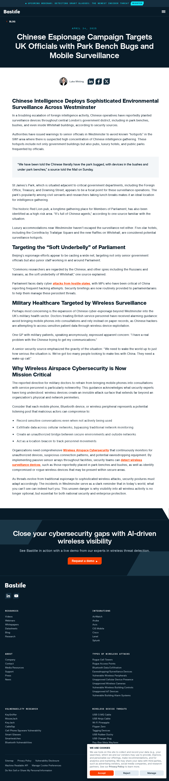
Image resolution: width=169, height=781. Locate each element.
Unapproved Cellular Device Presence (112, 679)
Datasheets (11, 628)
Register (137, 3)
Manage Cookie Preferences (46, 765)
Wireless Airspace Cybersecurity (86, 450)
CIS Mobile (98, 628)
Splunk (96, 640)
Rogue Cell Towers (102, 659)
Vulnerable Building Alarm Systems (111, 695)
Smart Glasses (13, 734)
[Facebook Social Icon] (99, 81)
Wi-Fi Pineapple (100, 722)
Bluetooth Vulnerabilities (18, 742)
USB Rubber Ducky (102, 734)
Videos (9, 616)
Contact (9, 663)
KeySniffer (11, 714)
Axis (94, 624)
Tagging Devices (101, 730)
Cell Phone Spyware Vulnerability (23, 730)
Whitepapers (12, 624)
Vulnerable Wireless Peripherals (109, 675)
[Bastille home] (11, 11)
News (8, 679)
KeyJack (10, 722)
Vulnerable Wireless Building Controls (112, 687)
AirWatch (97, 616)
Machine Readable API (16, 765)
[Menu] (164, 11)
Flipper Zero (98, 726)
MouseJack (11, 718)
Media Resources (14, 667)
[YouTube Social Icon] (16, 596)
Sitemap (9, 760)
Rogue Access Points (103, 663)
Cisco (95, 632)
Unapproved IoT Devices (105, 691)
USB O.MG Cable (101, 714)
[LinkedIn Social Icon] (91, 81)
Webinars (10, 620)
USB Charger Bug (101, 738)
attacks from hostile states (71, 283)
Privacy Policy (24, 760)
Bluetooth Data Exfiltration (106, 667)
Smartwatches (13, 738)
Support (9, 671)
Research (10, 636)
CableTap (10, 726)
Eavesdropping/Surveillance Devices (112, 671)
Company (10, 659)
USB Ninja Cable (101, 718)
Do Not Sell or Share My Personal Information (28, 770)
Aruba (95, 620)
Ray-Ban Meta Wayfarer (105, 742)
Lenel (95, 636)
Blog (12, 21)
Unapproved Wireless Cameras (108, 683)
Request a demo (85, 561)
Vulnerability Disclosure (47, 760)
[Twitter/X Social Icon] (106, 81)
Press (8, 675)
